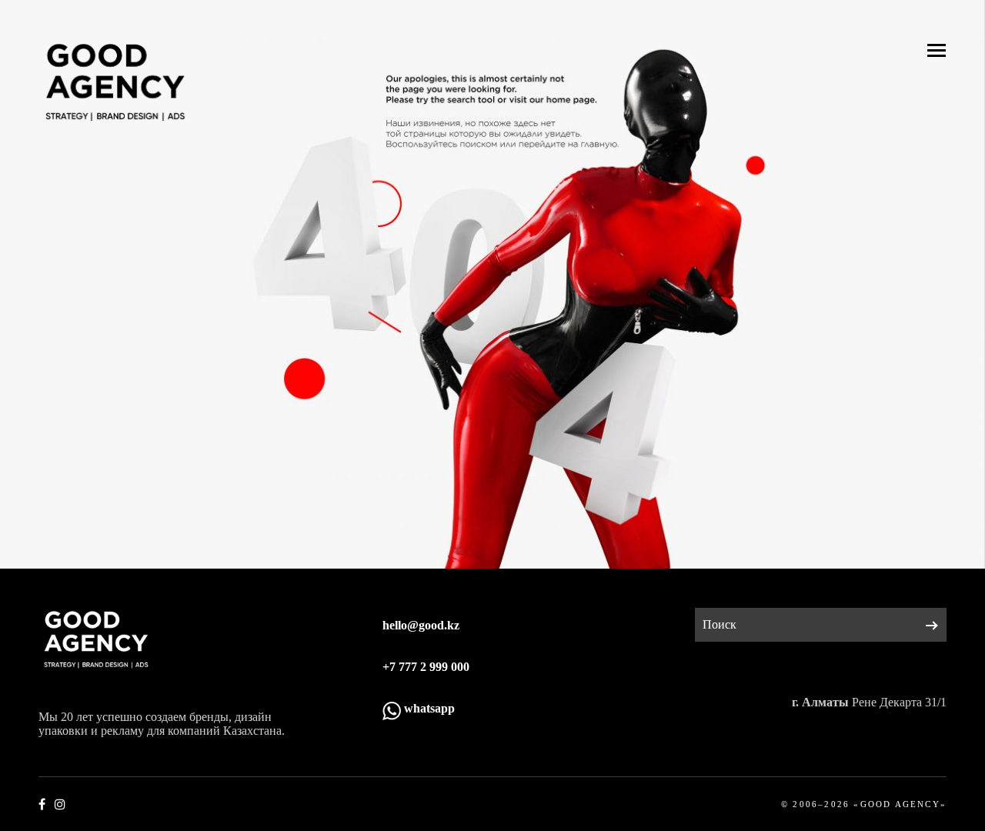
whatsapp (428, 708)
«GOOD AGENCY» (900, 804)
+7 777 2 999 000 (425, 666)
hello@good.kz (420, 625)
